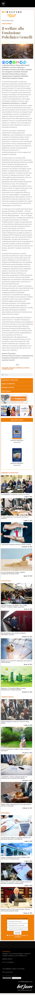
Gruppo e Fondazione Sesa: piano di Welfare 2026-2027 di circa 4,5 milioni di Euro (15, 858)
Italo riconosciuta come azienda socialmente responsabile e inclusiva (13, 633)
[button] (3, 3)
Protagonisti (7, 24)
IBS (19, 442)
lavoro (4, 369)
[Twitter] (7, 62)
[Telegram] (21, 62)
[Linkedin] (10, 62)
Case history (6, 391)
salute (10, 369)
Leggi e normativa (8, 384)
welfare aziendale (16, 368)
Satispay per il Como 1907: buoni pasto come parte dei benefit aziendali (16, 661)
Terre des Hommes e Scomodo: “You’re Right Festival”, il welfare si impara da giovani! (14, 606)
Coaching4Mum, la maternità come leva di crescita (15, 494)
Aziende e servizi (7, 387)
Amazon (16, 442)
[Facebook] (3, 62)
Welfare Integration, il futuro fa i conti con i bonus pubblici (15, 722)
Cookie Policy (17, 978)
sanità (26, 368)
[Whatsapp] (14, 62)
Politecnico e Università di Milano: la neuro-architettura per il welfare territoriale (13, 689)
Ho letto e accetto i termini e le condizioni (18, 936)
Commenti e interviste (9, 380)
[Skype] (24, 62)
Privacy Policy (7, 978)
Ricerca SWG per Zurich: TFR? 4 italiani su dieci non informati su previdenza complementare (16, 882)
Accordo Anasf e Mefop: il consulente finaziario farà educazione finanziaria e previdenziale (16, 838)
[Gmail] (17, 62)
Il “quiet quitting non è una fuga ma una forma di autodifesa (15, 517)
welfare (5, 368)
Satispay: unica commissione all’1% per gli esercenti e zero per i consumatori (16, 805)
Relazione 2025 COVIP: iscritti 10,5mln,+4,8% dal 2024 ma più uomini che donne (15, 910)
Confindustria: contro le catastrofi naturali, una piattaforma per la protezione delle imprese (14, 777)
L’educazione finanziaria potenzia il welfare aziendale (16, 544)
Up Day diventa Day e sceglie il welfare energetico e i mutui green (16, 749)
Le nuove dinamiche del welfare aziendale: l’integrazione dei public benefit (13, 572)
